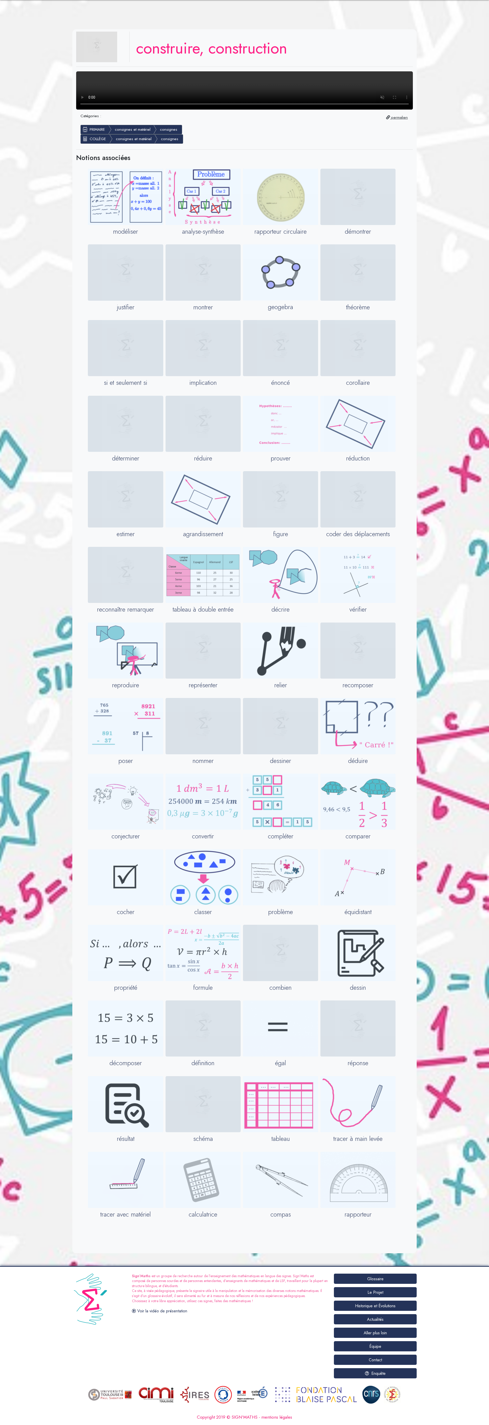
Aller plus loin (375, 1333)
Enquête (378, 1373)
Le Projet (375, 1292)
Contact (375, 1360)
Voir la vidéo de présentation (161, 1311)
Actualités (375, 1319)
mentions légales (276, 1417)
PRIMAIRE (97, 129)
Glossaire (375, 1279)
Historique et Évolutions (375, 1306)
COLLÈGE (98, 139)
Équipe (375, 1346)
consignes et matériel (133, 129)
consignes (168, 129)
